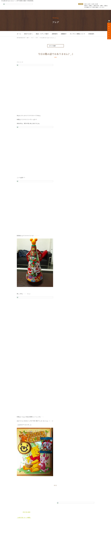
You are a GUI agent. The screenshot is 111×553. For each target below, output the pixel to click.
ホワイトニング (40, 528)
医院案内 (91, 34)
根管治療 (68, 525)
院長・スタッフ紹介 (42, 34)
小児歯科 (83, 528)
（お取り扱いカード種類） (24, 517)
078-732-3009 (26, 512)
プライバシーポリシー (24, 542)
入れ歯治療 (54, 528)
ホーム (19, 34)
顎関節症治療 (84, 525)
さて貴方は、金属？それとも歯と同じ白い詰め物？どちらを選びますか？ (87, 532)
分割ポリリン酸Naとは (24, 534)
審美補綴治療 (69, 528)
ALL (55, 485)
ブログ (19, 540)
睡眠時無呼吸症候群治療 (57, 530)
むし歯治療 (39, 525)
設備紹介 (64, 34)
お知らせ (20, 537)
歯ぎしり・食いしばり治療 (43, 530)
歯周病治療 (54, 525)
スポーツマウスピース (71, 530)
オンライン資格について (77, 34)
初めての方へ (28, 34)
